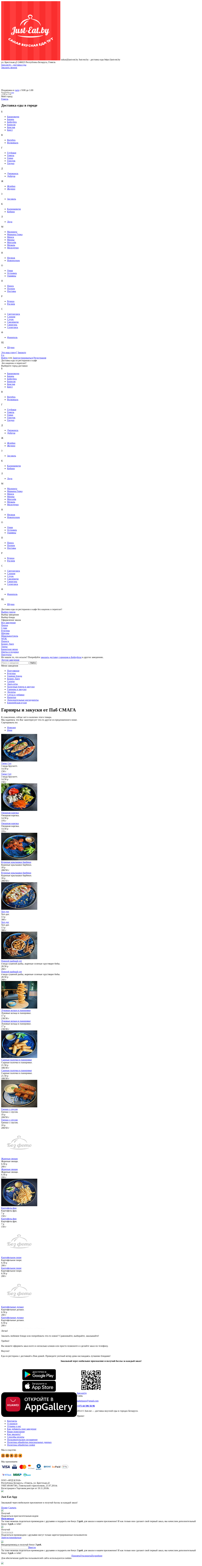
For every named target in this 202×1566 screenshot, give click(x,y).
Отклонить (85, 1555)
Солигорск (12, 327)
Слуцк (10, 319)
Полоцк (11, 288)
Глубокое (11, 152)
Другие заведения (10, 660)
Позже (4, 1507)
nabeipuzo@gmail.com (87, 1401)
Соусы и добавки (15, 694)
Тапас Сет (6, 763)
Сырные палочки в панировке (16, 1060)
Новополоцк (13, 260)
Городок (11, 160)
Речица (10, 301)
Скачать (12, 1507)
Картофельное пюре (11, 1257)
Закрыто (22, 352)
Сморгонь (12, 324)
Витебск (11, 140)
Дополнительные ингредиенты (23, 700)
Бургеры (11, 673)
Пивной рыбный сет (11, 961)
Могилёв (11, 242)
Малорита (12, 231)
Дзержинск (12, 173)
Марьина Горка (14, 234)
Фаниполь (12, 337)
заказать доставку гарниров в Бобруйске (61, 657)
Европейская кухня (17, 702)
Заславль (11, 199)
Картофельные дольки (12, 1307)
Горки (10, 158)
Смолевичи (13, 322)
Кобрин (11, 211)
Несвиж (11, 258)
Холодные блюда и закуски (21, 686)
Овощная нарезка (10, 812)
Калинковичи (14, 209)
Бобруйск (12, 122)
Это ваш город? (9, 352)
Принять (75, 1555)
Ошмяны (11, 276)
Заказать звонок (9, 67)
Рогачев (11, 304)
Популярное (13, 670)
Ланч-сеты (12, 684)
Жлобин (11, 186)
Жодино (11, 189)
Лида (9, 221)
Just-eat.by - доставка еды (13, 65)
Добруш (11, 176)
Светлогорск (13, 314)
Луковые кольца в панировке (16, 1010)
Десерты (11, 692)
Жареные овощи (9, 1158)
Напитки (11, 697)
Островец (12, 273)
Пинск (10, 286)
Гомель (10, 155)
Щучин (10, 347)
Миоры (10, 239)
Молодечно (13, 247)
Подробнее (96, 1555)
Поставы (11, 291)
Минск (10, 237)
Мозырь (11, 245)
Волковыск (12, 142)
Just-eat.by (82, 1393)
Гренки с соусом (9, 1109)
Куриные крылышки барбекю (16, 862)
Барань (10, 119)
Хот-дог (5, 911)
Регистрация (39, 358)
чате (17, 90)
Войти (4, 358)
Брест (10, 130)
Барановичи (13, 116)
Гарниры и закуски (16, 689)
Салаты (11, 681)
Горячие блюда (14, 676)
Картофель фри (9, 1208)
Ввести (32, 1547)
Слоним (11, 316)
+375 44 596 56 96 (86, 1406)
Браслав (11, 127)
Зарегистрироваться (23, 358)
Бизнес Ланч (13, 678)
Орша (10, 270)
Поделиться (7, 1518)
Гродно (10, 163)
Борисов (11, 124)
